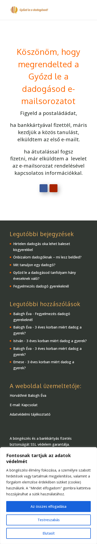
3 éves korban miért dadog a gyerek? (56, 340)
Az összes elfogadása (48, 506)
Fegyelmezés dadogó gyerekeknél (41, 286)
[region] (48, 495)
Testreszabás (49, 519)
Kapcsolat (29, 404)
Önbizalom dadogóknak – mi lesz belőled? (47, 257)
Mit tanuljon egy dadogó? (34, 264)
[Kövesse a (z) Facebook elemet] (44, 188)
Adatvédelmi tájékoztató (30, 414)
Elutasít (49, 533)
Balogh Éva (22, 313)
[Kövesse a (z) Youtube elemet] (53, 188)
